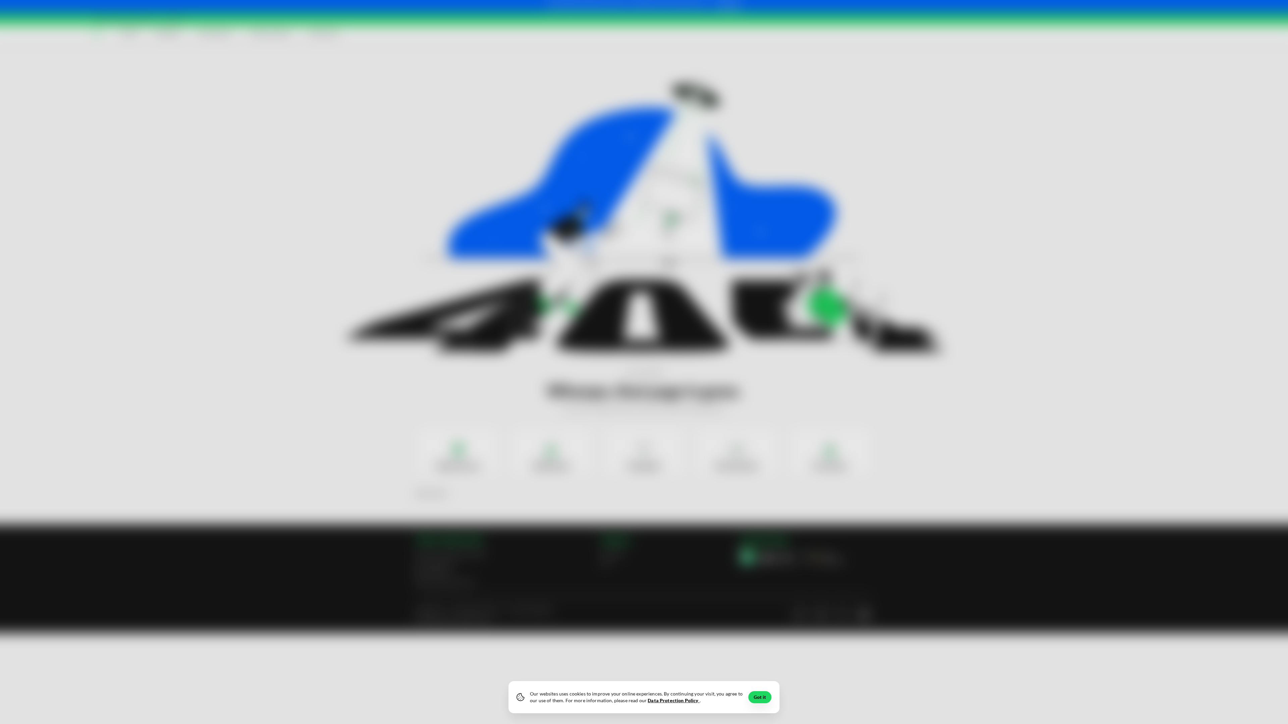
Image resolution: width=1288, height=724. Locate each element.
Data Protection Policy (673, 700)
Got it (760, 697)
